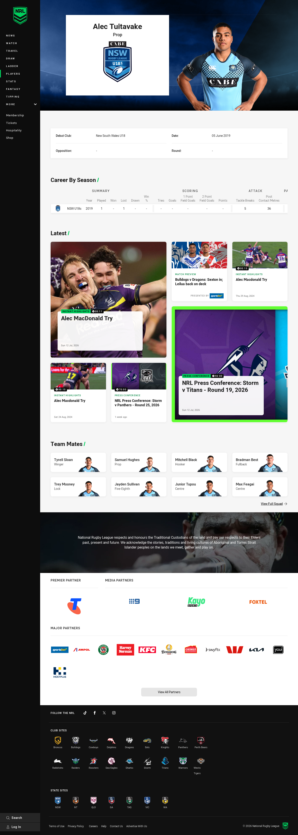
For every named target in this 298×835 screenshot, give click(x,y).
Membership (15, 115)
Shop (9, 138)
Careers (93, 826)
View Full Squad (272, 504)
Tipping (13, 96)
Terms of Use (56, 826)
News (10, 35)
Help (103, 826)
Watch (11, 43)
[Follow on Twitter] (104, 713)
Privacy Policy (76, 826)
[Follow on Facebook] (94, 713)
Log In (16, 827)
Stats (11, 81)
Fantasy (13, 89)
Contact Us (116, 826)
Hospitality (14, 130)
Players (13, 73)
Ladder (12, 66)
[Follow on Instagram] (114, 713)
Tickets (11, 123)
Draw (10, 58)
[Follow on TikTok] (85, 713)
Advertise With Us (136, 826)
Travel (12, 50)
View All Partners (169, 692)
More (10, 104)
